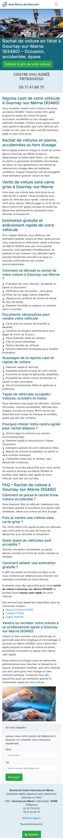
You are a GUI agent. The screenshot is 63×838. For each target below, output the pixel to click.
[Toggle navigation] (56, 4)
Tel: (7, 762)
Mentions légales (31, 818)
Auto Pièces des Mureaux (23, 4)
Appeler (32, 834)
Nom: (9, 749)
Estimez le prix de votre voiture (27, 64)
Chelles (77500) (15, 613)
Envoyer (14, 777)
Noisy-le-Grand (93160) (19, 609)
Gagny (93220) (15, 616)
